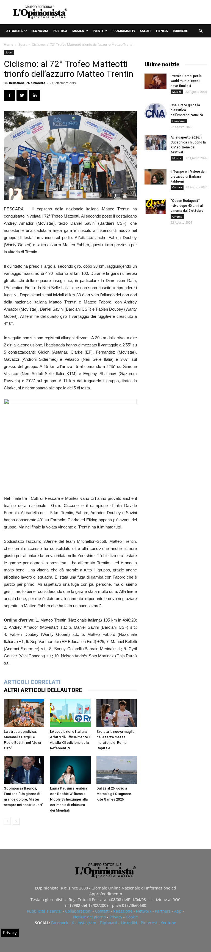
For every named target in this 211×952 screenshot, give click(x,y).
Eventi (98, 31)
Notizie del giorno (89, 917)
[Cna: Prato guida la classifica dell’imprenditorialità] (155, 110)
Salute (145, 31)
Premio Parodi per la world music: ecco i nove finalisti (186, 81)
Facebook (59, 922)
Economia (39, 31)
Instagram (86, 922)
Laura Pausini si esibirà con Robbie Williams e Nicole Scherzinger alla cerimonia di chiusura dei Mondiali (69, 799)
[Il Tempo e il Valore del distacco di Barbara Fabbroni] (155, 177)
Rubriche (180, 31)
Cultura (177, 187)
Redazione (122, 911)
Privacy (115, 917)
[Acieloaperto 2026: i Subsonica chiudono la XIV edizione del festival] (155, 142)
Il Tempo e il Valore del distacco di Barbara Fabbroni (188, 176)
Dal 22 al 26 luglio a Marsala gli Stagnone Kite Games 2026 (113, 793)
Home (8, 44)
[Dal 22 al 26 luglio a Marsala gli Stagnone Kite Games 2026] (116, 769)
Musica (78, 31)
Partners (163, 911)
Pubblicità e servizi (44, 911)
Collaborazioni (78, 911)
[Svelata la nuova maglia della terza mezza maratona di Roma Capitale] (116, 713)
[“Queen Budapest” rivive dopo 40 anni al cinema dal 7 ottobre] (155, 206)
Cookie (132, 917)
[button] (200, 31)
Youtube (168, 922)
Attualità (14, 31)
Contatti (102, 911)
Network (143, 911)
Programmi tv (123, 31)
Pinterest (149, 922)
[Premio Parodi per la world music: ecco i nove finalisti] (155, 81)
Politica (60, 31)
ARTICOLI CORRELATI (32, 682)
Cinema (177, 216)
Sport (22, 44)
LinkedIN (129, 922)
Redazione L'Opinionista (27, 83)
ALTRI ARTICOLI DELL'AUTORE (43, 690)
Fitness (162, 31)
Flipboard (108, 922)
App (178, 911)
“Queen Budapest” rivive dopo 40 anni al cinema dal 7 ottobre (187, 206)
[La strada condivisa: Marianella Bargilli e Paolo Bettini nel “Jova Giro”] (24, 713)
